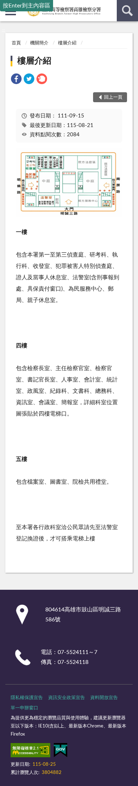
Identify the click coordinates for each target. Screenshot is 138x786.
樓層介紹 (67, 43)
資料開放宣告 (104, 698)
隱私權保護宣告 (27, 698)
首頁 (16, 43)
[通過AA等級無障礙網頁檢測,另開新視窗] (30, 751)
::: (3, 30)
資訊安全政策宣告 (66, 698)
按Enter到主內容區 (26, 6)
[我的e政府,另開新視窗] (60, 751)
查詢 (127, 10)
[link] (16, 80)
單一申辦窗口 (24, 708)
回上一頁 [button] (113, 97)
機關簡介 (39, 43)
